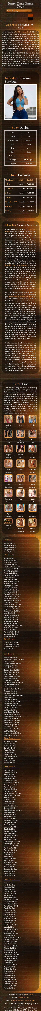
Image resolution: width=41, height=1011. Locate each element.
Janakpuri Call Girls (10, 583)
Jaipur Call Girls (9, 867)
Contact (21, 1006)
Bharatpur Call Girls (10, 791)
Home (5, 1004)
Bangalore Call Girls (10, 902)
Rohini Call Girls (9, 577)
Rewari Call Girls (9, 750)
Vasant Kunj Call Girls (11, 678)
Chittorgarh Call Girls (11, 939)
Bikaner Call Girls (9, 971)
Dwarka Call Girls (9, 636)
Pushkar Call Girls (10, 746)
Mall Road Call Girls (10, 731)
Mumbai (8, 428)
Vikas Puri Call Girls (10, 579)
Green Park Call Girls (11, 687)
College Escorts (9, 550)
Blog (30, 1004)
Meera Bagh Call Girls (11, 598)
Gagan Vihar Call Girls (11, 609)
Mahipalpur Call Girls (11, 634)
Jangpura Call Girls (10, 691)
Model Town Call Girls (11, 569)
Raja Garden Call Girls (11, 590)
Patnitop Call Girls (10, 893)
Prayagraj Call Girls (10, 772)
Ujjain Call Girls (9, 973)
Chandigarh (32, 487)
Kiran (8, 484)
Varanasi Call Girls (10, 921)
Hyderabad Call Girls (11, 900)
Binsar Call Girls (9, 804)
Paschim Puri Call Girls (11, 581)
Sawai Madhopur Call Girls (13, 810)
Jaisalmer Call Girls (10, 742)
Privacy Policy (22, 1008)
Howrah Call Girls (9, 977)
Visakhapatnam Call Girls (12, 937)
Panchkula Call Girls (10, 848)
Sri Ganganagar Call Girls (12, 793)
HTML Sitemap (28, 1010)
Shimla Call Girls (9, 873)
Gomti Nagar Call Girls (11, 844)
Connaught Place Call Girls (13, 626)
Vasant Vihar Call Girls (11, 645)
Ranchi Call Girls (9, 908)
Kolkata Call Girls (9, 887)
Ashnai (32, 514)
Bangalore (8, 472)
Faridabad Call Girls (10, 565)
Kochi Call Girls (9, 774)
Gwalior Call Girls (9, 950)
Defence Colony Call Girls (12, 701)
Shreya (20, 528)
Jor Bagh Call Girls (10, 630)
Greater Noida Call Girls (12, 567)
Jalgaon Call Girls (10, 814)
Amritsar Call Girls (10, 910)
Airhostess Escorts (10, 545)
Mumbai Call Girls (10, 865)
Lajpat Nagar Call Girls (11, 642)
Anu (8, 469)
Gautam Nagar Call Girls (12, 670)
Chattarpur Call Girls (10, 699)
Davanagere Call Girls (11, 960)
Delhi (20, 428)
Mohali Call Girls (9, 916)
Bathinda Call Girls (10, 914)
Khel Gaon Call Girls (10, 693)
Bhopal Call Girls (9, 883)
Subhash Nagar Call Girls (12, 600)
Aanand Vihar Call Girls (11, 615)
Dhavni (32, 528)
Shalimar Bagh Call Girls (12, 607)
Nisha (32, 499)
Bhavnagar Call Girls (11, 839)
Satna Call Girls (9, 752)
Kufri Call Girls (8, 895)
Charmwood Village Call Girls (13, 695)
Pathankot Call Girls (10, 820)
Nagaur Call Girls (9, 812)
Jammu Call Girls (9, 825)
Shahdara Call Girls (10, 727)
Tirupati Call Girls (9, 935)
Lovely (32, 484)
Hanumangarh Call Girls (12, 795)
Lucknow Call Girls (10, 776)
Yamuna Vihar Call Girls (12, 729)
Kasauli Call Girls (9, 763)
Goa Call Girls (8, 854)
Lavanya (20, 514)
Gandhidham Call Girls (11, 954)
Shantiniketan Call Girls (11, 685)
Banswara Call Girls (10, 831)
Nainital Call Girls (9, 802)
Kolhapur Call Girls (10, 816)
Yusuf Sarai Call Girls (11, 674)
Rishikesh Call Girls (10, 850)
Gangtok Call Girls (10, 799)
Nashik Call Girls (9, 885)
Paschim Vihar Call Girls (12, 596)
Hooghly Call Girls (10, 944)
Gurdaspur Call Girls (10, 946)
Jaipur (33, 428)
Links (26, 1004)
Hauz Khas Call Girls (11, 668)
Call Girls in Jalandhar (22, 32)
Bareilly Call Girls (9, 829)
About (11, 1004)
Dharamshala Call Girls (11, 846)
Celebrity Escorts (9, 552)
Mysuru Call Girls (9, 833)
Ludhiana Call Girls (10, 912)
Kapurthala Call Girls (11, 929)
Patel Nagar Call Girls (11, 588)
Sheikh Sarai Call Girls (11, 672)
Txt (35, 1010)
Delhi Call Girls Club (20, 5)
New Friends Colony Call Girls (14, 659)
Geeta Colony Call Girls (11, 725)
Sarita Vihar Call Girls (11, 704)
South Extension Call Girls (12, 664)
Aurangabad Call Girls (11, 785)
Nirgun (8, 455)
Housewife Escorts (10, 548)
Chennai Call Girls (10, 891)
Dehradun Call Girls (10, 869)
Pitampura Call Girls (10, 573)
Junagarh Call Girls (10, 952)
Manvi (20, 484)
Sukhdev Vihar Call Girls (12, 676)
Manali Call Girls (9, 852)
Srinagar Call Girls (10, 823)
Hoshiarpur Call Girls (11, 925)
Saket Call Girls (9, 697)
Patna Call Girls (9, 963)
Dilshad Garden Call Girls (12, 716)
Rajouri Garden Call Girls (12, 594)
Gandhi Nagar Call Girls (12, 842)
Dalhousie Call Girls (10, 984)
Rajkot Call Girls (9, 787)
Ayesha (20, 455)
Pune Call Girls (9, 860)
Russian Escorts (9, 543)
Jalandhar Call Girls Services (16, 265)
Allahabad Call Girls (10, 918)
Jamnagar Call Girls (10, 789)
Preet (20, 469)
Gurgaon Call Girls (10, 560)
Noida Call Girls (9, 558)
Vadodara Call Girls (10, 942)
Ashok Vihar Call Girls (11, 571)
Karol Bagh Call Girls (11, 628)
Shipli (20, 425)
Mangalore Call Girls (10, 958)
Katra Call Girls (9, 758)
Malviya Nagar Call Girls (12, 680)
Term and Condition (10, 1008)
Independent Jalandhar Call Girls (20, 297)
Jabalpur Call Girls (10, 948)
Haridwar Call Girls (10, 897)
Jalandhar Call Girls (10, 863)
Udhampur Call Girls (10, 756)
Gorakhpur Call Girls (10, 965)
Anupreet (33, 469)
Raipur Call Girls (9, 875)
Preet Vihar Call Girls (11, 619)
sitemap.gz (8, 1010)
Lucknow (20, 516)
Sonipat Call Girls (9, 808)
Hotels (35, 1004)
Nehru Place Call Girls (11, 735)
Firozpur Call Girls (10, 931)
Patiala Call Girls (9, 889)
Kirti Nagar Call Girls (10, 592)
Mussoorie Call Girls (10, 827)
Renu (32, 455)
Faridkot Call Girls (10, 754)
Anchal (8, 525)
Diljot (8, 514)
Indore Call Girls (9, 871)
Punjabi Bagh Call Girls (11, 575)
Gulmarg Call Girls (10, 979)
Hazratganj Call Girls (11, 835)
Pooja (32, 425)
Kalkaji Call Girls (9, 649)
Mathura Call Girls (10, 858)
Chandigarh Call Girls (11, 904)
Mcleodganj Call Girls (11, 806)
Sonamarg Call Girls (10, 986)
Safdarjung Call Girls (11, 666)
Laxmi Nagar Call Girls (11, 712)
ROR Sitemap (32, 1008)
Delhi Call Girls (9, 661)
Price (15, 1004)
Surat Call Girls (9, 770)
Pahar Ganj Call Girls (11, 623)
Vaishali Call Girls (9, 613)
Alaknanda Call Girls (10, 657)
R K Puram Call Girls (11, 708)
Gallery (21, 1004)
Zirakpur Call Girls (10, 818)
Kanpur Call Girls (9, 837)
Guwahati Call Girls (10, 781)
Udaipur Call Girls (10, 744)
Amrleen (8, 425)
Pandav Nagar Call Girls (12, 720)
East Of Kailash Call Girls (12, 647)
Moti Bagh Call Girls (10, 710)
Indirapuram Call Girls (11, 621)
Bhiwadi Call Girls (9, 748)
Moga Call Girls (9, 927)
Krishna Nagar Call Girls (12, 722)
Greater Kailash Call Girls (12, 689)
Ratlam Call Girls (9, 988)
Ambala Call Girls (9, 967)
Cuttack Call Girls (9, 975)
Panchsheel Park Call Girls (13, 706)
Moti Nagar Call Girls (11, 586)
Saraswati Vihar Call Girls (12, 605)
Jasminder (8, 499)
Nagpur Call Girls (9, 778)
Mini (32, 440)
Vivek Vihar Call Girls (11, 617)
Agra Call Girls (8, 856)
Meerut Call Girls (9, 923)
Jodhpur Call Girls (10, 969)
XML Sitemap (17, 1010)
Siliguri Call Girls (9, 760)
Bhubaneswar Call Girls (11, 783)
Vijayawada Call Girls (11, 933)
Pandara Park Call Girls (11, 632)
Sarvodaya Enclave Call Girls (13, 682)
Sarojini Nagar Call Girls (12, 714)
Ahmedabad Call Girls (11, 906)
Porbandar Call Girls (10, 956)
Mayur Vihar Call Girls (11, 718)
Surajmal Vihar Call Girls (12, 611)
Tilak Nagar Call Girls (11, 602)
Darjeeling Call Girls (10, 982)
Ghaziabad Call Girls (11, 562)
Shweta (8, 440)
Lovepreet (20, 440)
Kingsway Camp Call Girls (12, 733)
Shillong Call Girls (10, 797)
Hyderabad (20, 442)
